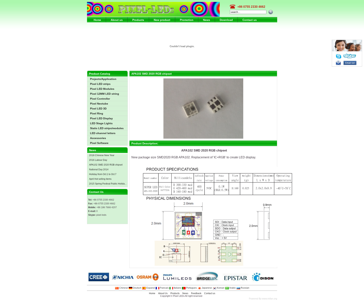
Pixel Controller (100, 98)
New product (162, 19)
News (206, 19)
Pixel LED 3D (98, 108)
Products (138, 19)
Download (226, 19)
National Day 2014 (98, 169)
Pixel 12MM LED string (104, 93)
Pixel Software (99, 143)
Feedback (196, 293)
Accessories (98, 138)
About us (117, 19)
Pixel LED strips (100, 83)
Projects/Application (103, 78)
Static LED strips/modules (107, 128)
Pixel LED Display (101, 118)
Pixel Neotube (99, 103)
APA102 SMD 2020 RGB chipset (105, 164)
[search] (270, 12)
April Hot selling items (100, 179)
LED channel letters (102, 133)
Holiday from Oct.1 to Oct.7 (102, 174)
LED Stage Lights (101, 123)
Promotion (186, 19)
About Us (163, 293)
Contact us (249, 19)
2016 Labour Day (98, 160)
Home (97, 19)
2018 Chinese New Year (101, 155)
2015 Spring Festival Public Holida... (107, 183)
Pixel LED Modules (102, 88)
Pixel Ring (96, 113)
